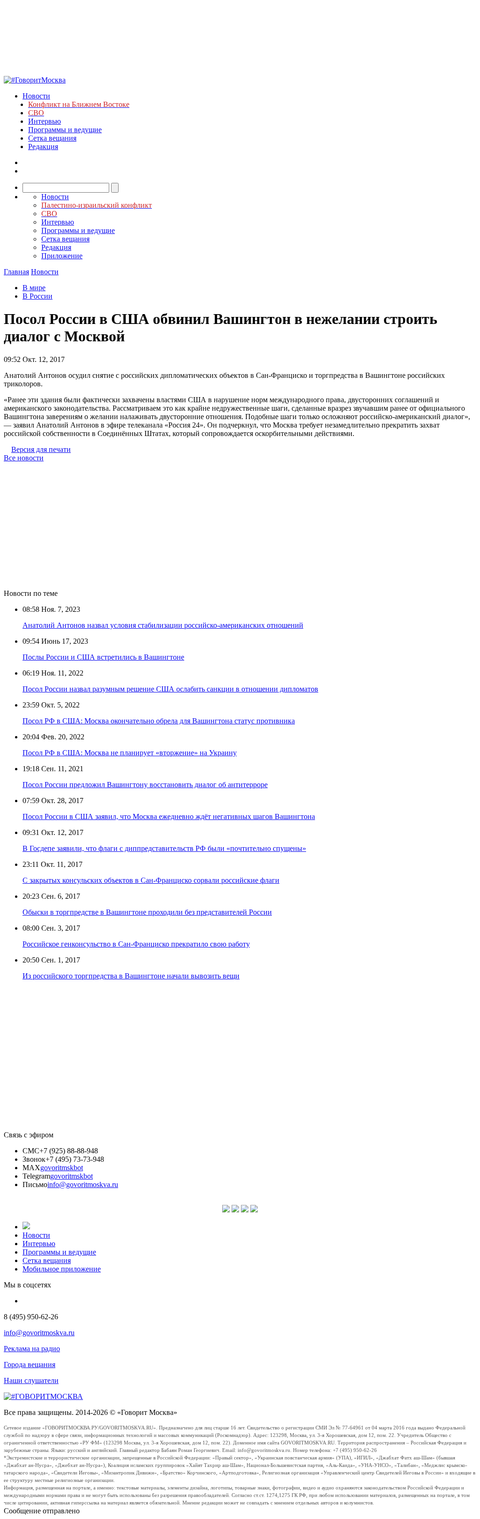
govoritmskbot (61, 1168)
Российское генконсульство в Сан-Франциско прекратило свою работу (136, 944)
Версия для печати (41, 449)
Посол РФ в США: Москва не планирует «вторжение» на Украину (129, 753)
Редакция (43, 146)
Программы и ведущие (65, 130)
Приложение (61, 256)
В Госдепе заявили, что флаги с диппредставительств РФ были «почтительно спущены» (164, 848)
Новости (36, 96)
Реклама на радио (32, 1349)
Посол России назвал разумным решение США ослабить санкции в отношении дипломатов (170, 689)
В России (37, 296)
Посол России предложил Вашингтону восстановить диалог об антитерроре (145, 785)
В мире (33, 288)
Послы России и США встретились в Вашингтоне (103, 657)
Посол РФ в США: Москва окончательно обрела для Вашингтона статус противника (158, 721)
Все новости (24, 458)
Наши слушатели (31, 1380)
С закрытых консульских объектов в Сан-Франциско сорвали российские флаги (150, 880)
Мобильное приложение (61, 1269)
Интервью (44, 121)
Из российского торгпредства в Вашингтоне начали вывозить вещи (131, 976)
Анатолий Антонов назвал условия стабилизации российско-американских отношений (162, 625)
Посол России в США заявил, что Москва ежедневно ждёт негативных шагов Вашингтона (168, 816)
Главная (16, 272)
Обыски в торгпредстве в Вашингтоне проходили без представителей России (147, 912)
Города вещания (29, 1365)
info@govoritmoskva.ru (82, 1184)
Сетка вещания (52, 138)
